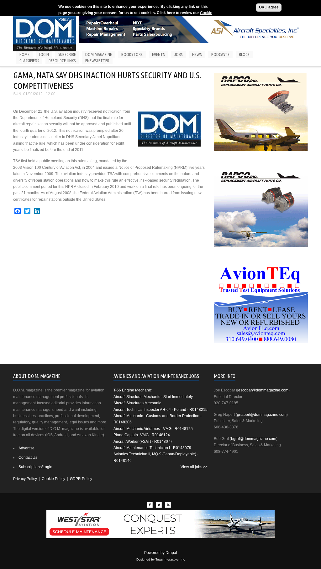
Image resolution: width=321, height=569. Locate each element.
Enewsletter (97, 60)
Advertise (26, 448)
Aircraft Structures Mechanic (137, 403)
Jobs (178, 54)
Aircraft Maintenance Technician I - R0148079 (152, 448)
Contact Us (27, 457)
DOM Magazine (98, 54)
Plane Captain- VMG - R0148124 (141, 435)
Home (24, 54)
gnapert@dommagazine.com (262, 414)
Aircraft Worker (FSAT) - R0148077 (142, 441)
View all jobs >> (194, 467)
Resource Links (62, 60)
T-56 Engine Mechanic (132, 390)
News (197, 54)
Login (44, 54)
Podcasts (220, 54)
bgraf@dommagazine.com (253, 439)
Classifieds (29, 60)
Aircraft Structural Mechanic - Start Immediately (153, 397)
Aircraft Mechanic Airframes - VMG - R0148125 (153, 429)
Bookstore (132, 54)
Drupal (171, 553)
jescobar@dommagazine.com (262, 390)
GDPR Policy (81, 479)
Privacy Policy (25, 479)
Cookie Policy (53, 479)
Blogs (244, 54)
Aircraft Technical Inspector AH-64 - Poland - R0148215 (160, 409)
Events (158, 54)
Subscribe (67, 54)
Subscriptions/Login (35, 467)
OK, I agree (269, 7)
